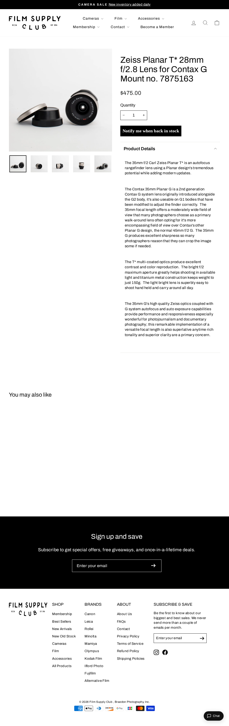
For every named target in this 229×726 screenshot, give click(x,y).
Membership (84, 27)
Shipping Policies (131, 658)
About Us (124, 614)
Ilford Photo (94, 666)
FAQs (121, 621)
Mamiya (91, 643)
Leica (89, 621)
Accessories (149, 18)
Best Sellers (61, 621)
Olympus (92, 651)
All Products (62, 666)
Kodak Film (93, 658)
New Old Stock (64, 636)
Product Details (139, 148)
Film (118, 18)
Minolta (90, 636)
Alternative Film (97, 680)
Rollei (89, 629)
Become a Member (157, 27)
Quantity (127, 105)
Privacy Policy (128, 636)
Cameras (91, 18)
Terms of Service (130, 643)
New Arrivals (62, 629)
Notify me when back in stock (151, 130)
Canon (90, 614)
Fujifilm (90, 673)
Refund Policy (128, 651)
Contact (118, 27)
